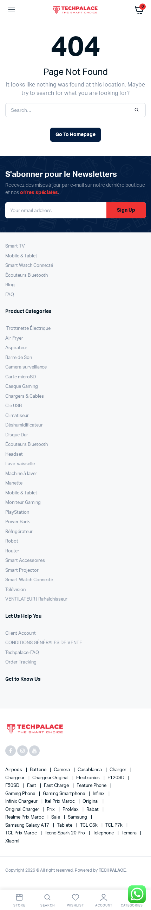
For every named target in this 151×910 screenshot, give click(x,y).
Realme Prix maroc (25, 817)
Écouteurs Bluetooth (26, 275)
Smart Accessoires (25, 560)
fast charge (57, 785)
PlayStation (17, 512)
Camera (62, 770)
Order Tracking (21, 662)
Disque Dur (16, 435)
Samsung (78, 817)
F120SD (116, 778)
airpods (14, 770)
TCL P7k (114, 825)
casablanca (90, 770)
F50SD (12, 785)
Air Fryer (14, 338)
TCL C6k (89, 825)
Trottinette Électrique (28, 328)
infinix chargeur (22, 801)
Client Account (20, 633)
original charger (22, 809)
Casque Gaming (21, 386)
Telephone (104, 833)
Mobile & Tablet (21, 256)
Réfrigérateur (19, 532)
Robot (11, 541)
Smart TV (15, 246)
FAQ (9, 295)
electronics (88, 778)
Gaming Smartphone (64, 794)
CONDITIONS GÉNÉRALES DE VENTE (43, 643)
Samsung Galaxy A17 (27, 825)
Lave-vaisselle (20, 464)
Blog (10, 285)
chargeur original (51, 778)
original (91, 801)
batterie (38, 770)
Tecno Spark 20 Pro (65, 833)
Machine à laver (21, 474)
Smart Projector (22, 570)
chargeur (15, 778)
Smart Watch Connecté (29, 265)
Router (12, 551)
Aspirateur (16, 348)
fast (32, 785)
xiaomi (12, 841)
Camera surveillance (26, 367)
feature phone (92, 785)
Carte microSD (20, 377)
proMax (71, 809)
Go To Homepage (75, 134)
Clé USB (13, 406)
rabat (93, 809)
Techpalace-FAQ (22, 653)
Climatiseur (17, 416)
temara (130, 833)
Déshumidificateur (24, 425)
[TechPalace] (75, 9)
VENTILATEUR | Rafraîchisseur (36, 599)
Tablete (65, 825)
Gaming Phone (20, 794)
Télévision (15, 590)
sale (56, 817)
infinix (99, 794)
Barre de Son (18, 357)
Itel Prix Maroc (60, 801)
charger (118, 770)
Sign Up (126, 210)
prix (51, 809)
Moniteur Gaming (23, 502)
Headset (14, 454)
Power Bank (17, 522)
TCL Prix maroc (21, 833)
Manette (13, 483)
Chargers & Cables (24, 396)
